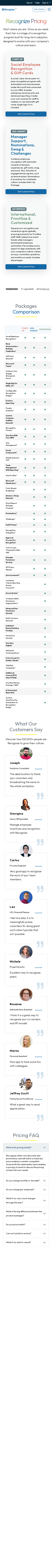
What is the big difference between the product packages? (24, 1213)
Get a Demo (39, 9)
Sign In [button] (45, 2)
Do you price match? (15, 1224)
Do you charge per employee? (20, 1189)
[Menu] (49, 9)
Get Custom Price (26, 114)
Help (37, 2)
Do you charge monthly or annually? (23, 1180)
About (29, 2)
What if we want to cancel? (18, 1242)
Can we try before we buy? (18, 1233)
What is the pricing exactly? (18, 1147)
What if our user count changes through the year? (20, 1200)
